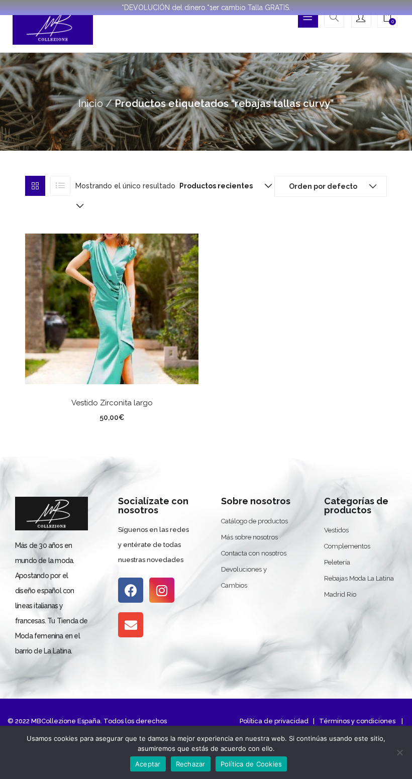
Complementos (347, 546)
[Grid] (35, 186)
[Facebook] (130, 590)
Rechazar (190, 764)
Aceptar (148, 764)
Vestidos (336, 530)
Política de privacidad (274, 721)
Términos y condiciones (356, 721)
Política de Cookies (251, 764)
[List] (60, 186)
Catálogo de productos (254, 521)
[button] (387, 19)
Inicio (90, 103)
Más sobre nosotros (249, 537)
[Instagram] (161, 590)
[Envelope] (130, 624)
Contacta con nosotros (253, 553)
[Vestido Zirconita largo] (111, 308)
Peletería (337, 562)
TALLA (73, 415)
